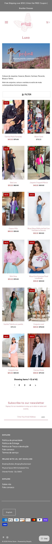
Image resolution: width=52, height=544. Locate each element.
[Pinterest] (3, 537)
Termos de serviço (10, 452)
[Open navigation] (6, 22)
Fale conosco (8, 449)
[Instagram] (7, 537)
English (9, 512)
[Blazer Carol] (39, 117)
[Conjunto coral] (39, 304)
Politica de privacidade (12, 440)
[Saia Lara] (13, 163)
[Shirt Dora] (13, 256)
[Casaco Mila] (13, 208)
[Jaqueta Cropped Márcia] (39, 163)
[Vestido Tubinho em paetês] (13, 304)
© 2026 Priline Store (9, 541)
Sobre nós (6, 484)
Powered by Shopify (24, 541)
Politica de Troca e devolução (15, 446)
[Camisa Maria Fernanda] (13, 117)
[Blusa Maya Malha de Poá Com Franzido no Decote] (39, 208)
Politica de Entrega (10, 443)
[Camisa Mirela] (39, 350)
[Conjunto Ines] (13, 350)
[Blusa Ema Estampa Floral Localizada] (39, 256)
